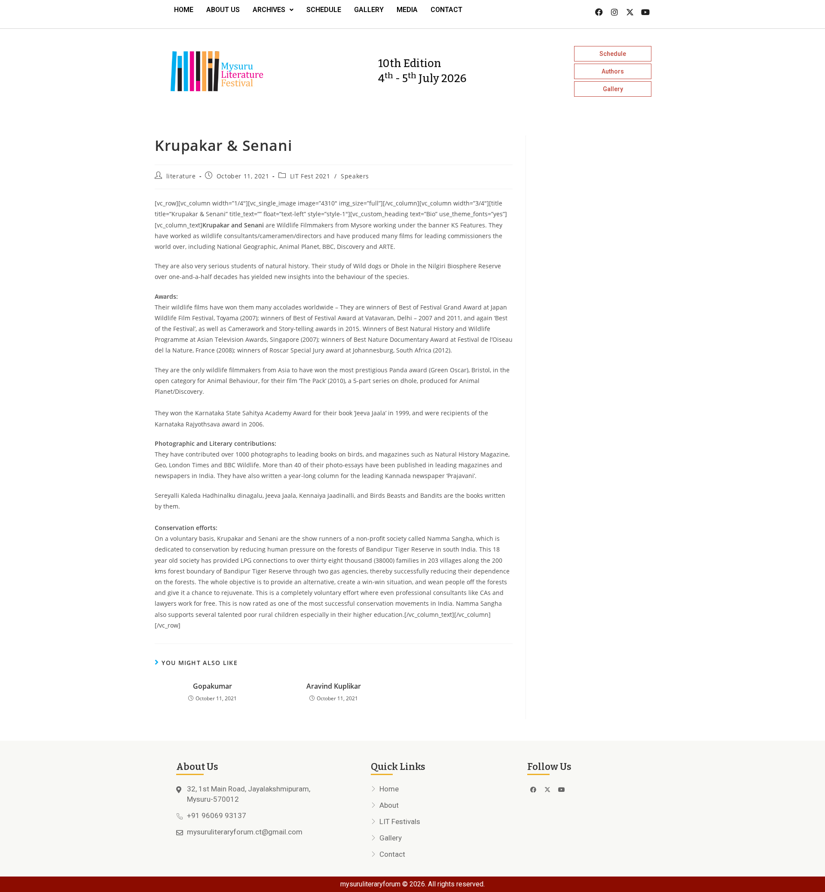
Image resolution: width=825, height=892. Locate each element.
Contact (446, 10)
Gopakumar (212, 686)
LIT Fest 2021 (310, 176)
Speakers (355, 176)
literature (181, 176)
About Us (223, 10)
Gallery (369, 10)
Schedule (323, 10)
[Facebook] (599, 12)
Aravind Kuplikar (333, 686)
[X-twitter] (630, 12)
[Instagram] (614, 12)
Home (183, 10)
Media (407, 10)
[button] (273, 10)
